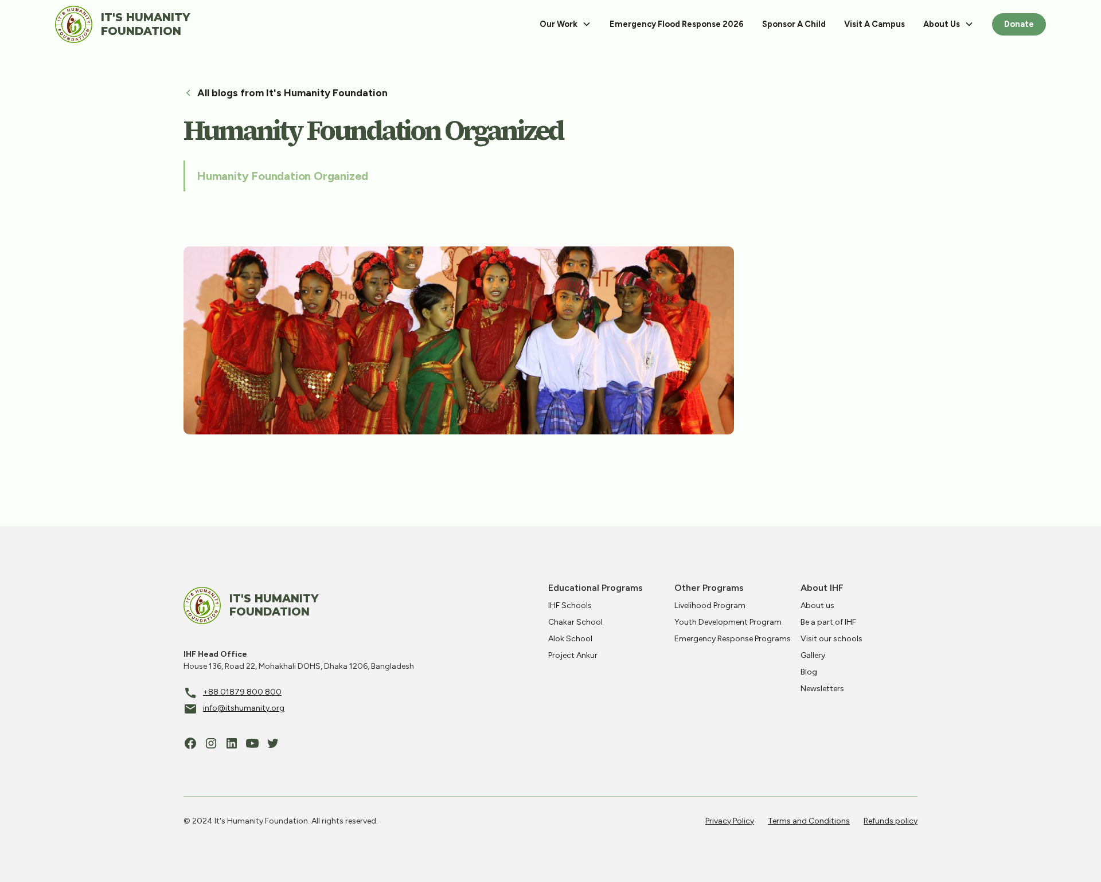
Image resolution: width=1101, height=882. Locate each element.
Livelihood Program (709, 605)
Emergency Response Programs (732, 639)
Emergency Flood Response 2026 (677, 24)
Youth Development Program (728, 622)
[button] (565, 25)
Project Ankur (573, 655)
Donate (1019, 24)
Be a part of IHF (828, 622)
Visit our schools (831, 639)
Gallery (813, 655)
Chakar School (575, 622)
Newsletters (822, 688)
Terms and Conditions (809, 821)
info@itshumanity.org (243, 708)
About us (817, 605)
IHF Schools (570, 605)
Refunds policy (891, 821)
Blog (809, 672)
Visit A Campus (874, 24)
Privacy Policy (729, 821)
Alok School (570, 639)
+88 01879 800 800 (242, 692)
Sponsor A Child (794, 24)
